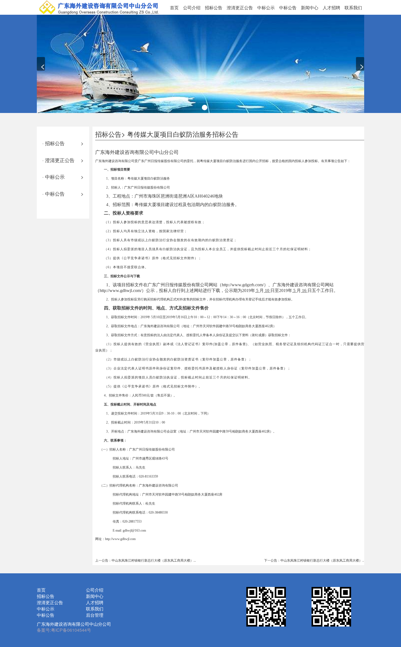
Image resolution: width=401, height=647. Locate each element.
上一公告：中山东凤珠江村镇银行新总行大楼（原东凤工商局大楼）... (145, 560)
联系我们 (353, 7)
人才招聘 (331, 7)
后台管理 (94, 615)
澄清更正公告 (240, 7)
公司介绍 (191, 7)
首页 (174, 7)
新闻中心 (309, 7)
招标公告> (110, 134)
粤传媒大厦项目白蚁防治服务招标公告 (182, 134)
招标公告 (213, 7)
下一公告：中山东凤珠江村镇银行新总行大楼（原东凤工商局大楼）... (314, 560)
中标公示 (266, 7)
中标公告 (288, 7)
